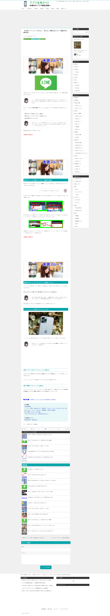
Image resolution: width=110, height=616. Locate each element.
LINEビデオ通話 (51, 410)
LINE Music (78, 166)
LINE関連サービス (77, 163)
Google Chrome (78, 210)
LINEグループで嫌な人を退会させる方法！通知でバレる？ (37, 474)
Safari (77, 223)
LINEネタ (76, 110)
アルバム (38, 410)
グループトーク (60, 408)
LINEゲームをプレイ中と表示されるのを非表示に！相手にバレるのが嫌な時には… (37, 590)
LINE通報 (77, 126)
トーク (53, 408)
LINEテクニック (78, 105)
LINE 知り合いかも (79, 145)
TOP (26, 574)
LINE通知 (35, 424)
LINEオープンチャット (80, 150)
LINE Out (77, 137)
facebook (36, 8)
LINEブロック (78, 118)
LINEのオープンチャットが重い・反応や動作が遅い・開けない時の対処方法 (34, 537)
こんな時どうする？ (78, 178)
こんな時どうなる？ (78, 181)
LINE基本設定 (27, 406)
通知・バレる (31, 412)
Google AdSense (79, 207)
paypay (57, 8)
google (75, 205)
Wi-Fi (76, 226)
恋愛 (75, 186)
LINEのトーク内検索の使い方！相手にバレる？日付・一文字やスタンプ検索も (40, 491)
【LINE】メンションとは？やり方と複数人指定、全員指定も (43, 399)
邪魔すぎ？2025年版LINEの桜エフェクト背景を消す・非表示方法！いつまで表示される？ (42, 480)
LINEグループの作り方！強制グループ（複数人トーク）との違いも (38, 508)
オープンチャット (33, 413)
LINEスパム (78, 129)
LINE (23, 8)
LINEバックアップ (79, 108)
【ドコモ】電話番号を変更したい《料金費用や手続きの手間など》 (34, 582)
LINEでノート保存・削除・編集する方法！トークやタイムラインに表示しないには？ (41, 525)
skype (77, 189)
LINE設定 (76, 97)
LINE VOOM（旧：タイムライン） (82, 153)
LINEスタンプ (37, 408)
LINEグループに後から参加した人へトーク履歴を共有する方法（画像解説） (40, 440)
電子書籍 (77, 218)
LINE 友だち (76, 139)
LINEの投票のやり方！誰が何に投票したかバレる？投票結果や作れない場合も (40, 457)
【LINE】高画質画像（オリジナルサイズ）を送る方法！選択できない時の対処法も (41, 451)
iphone (75, 213)
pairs (77, 194)
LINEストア (76, 155)
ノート (33, 410)
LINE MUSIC (27, 419)
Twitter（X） (30, 8)
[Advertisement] (55, 18)
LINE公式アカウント (43, 413)
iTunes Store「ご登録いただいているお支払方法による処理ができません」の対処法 (37, 585)
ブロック (49, 408)
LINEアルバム (78, 121)
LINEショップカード (79, 158)
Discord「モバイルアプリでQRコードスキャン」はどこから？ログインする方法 (36, 580)
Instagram (42, 8)
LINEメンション (29, 424)
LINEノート (78, 124)
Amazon (52, 8)
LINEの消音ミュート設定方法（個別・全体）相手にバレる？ (37, 502)
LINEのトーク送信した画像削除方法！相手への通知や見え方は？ (38, 514)
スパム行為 (37, 412)
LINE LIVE (77, 85)
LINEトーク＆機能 (77, 113)
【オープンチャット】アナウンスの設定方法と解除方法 (60, 537)
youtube (47, 8)
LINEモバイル (78, 169)
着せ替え (44, 408)
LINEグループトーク (79, 116)
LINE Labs (34, 419)
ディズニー (78, 202)
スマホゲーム (76, 197)
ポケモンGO (78, 199)
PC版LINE (76, 100)
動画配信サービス (79, 221)
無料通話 (44, 410)
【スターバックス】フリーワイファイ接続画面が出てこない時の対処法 (35, 588)
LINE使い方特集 (77, 102)
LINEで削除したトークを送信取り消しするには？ (36, 469)
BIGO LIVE (77, 90)
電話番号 (77, 215)
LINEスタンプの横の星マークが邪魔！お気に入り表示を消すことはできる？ (40, 434)
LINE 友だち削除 (79, 142)
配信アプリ (63, 8)
